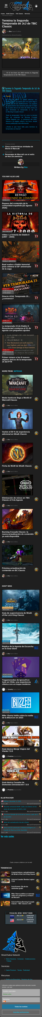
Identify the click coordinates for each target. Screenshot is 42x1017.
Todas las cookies (21, 1007)
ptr (4, 354)
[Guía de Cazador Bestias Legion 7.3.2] (5, 881)
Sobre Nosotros (11, 959)
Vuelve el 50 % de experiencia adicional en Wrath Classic (16, 433)
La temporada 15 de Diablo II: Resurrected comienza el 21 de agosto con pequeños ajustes (16, 328)
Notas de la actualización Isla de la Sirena (16, 822)
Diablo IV (6, 198)
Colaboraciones (30, 959)
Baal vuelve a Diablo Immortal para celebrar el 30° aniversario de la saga (16, 266)
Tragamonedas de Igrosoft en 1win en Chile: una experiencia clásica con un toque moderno (16, 682)
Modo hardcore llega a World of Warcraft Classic (16, 399)
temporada (7, 322)
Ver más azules (7, 836)
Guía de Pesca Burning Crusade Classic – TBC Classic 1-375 (22, 903)
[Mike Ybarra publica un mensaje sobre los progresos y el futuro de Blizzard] (5, 895)
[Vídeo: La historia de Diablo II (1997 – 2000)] (20, 222)
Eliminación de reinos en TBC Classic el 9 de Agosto (16, 499)
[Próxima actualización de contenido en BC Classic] (17, 555)
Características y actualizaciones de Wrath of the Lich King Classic (23, 873)
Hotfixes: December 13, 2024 (12, 801)
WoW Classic (7, 607)
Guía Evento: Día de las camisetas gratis (19, 887)
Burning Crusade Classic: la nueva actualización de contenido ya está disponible (18, 534)
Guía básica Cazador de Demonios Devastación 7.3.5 (15, 783)
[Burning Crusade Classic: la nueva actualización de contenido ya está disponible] (17, 519)
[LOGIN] (36, 6)
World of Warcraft (10, 745)
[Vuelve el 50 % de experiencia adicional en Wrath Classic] (17, 419)
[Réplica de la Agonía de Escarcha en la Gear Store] (20, 633)
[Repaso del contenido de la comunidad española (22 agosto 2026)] (20, 190)
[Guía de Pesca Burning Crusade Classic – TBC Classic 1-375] (5, 903)
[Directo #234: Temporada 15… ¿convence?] (20, 283)
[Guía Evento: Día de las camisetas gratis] (5, 888)
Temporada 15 (8, 291)
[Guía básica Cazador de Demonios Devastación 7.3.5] (20, 769)
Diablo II (6, 200)
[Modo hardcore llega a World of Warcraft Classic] (17, 385)
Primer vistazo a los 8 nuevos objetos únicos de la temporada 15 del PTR (17, 359)
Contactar (20, 959)
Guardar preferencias (21, 1012)
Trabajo (8, 961)
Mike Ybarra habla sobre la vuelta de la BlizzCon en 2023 (17, 716)
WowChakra (7, 674)
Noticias (18, 371)
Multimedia (7, 231)
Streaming (7, 293)
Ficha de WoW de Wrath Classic (17, 466)
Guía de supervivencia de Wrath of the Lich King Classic (17, 614)
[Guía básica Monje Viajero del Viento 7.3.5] (20, 736)
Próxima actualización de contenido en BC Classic (14, 569)
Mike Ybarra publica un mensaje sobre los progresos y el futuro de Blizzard (22, 895)
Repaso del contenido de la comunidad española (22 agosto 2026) (17, 205)
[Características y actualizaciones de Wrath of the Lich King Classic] (5, 874)
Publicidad (26, 970)
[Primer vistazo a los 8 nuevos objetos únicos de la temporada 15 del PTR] (20, 345)
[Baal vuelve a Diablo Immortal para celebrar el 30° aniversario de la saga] (20, 251)
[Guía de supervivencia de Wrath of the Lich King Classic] (20, 600)
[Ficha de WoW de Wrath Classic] (17, 453)
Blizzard (6, 641)
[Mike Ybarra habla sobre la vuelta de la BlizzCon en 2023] (20, 702)
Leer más (9, 987)
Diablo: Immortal (9, 261)
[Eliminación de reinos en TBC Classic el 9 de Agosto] (17, 485)
